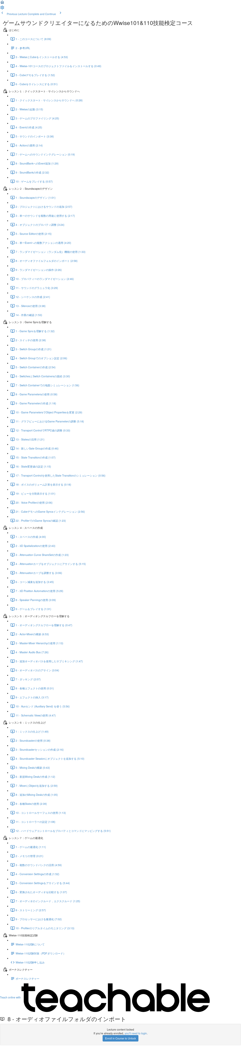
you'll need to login (136, 1033)
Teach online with (10, 997)
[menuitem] (2, 9)
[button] (2, 3)
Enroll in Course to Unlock (120, 1038)
